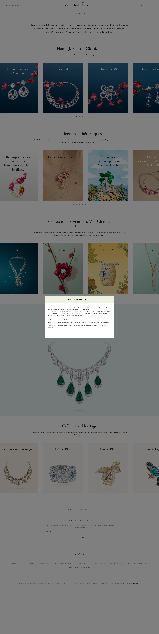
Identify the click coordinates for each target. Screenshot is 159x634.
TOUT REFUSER (80, 334)
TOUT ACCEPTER (58, 334)
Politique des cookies (70, 320)
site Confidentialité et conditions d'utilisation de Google (63, 311)
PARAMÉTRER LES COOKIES (101, 334)
